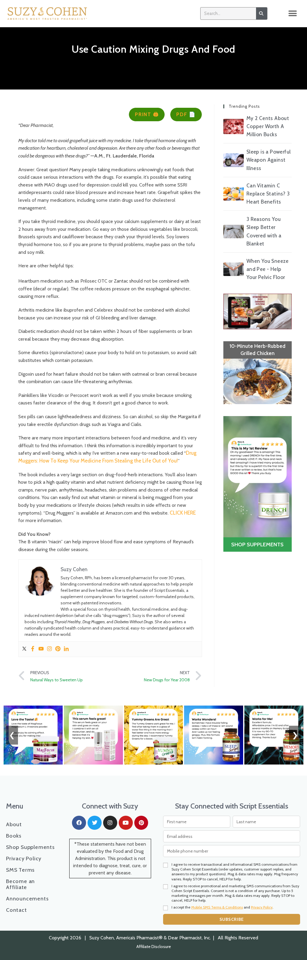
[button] (293, 13)
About (14, 824)
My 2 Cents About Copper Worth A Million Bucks (267, 126)
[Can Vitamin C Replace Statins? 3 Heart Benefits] (233, 194)
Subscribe (231, 919)
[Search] (261, 13)
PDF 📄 (186, 114)
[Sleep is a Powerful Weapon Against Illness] (233, 160)
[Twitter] (24, 649)
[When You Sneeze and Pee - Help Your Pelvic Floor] (233, 269)
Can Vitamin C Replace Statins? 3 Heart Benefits (268, 194)
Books (14, 835)
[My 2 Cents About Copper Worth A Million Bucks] (233, 126)
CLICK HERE (182, 513)
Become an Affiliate (20, 884)
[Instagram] (49, 649)
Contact (16, 910)
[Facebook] (32, 649)
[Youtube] (41, 649)
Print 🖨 (147, 114)
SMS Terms (20, 870)
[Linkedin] (66, 649)
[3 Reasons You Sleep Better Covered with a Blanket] (233, 231)
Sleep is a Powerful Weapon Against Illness (268, 160)
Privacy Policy (23, 858)
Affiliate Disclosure (153, 946)
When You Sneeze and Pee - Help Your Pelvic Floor (267, 269)
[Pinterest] (58, 649)
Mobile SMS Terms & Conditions (217, 907)
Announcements (27, 898)
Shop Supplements (30, 847)
